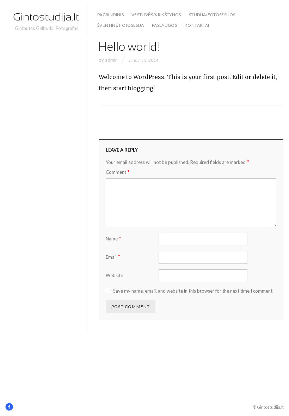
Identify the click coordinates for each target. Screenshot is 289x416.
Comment (118, 172)
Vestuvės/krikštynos (156, 14)
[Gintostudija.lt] (46, 17)
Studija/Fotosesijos (212, 14)
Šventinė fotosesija (120, 25)
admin (111, 60)
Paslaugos (164, 25)
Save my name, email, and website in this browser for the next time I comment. (193, 291)
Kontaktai (197, 25)
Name (113, 238)
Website (114, 275)
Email (113, 257)
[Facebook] (9, 407)
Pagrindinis (110, 14)
